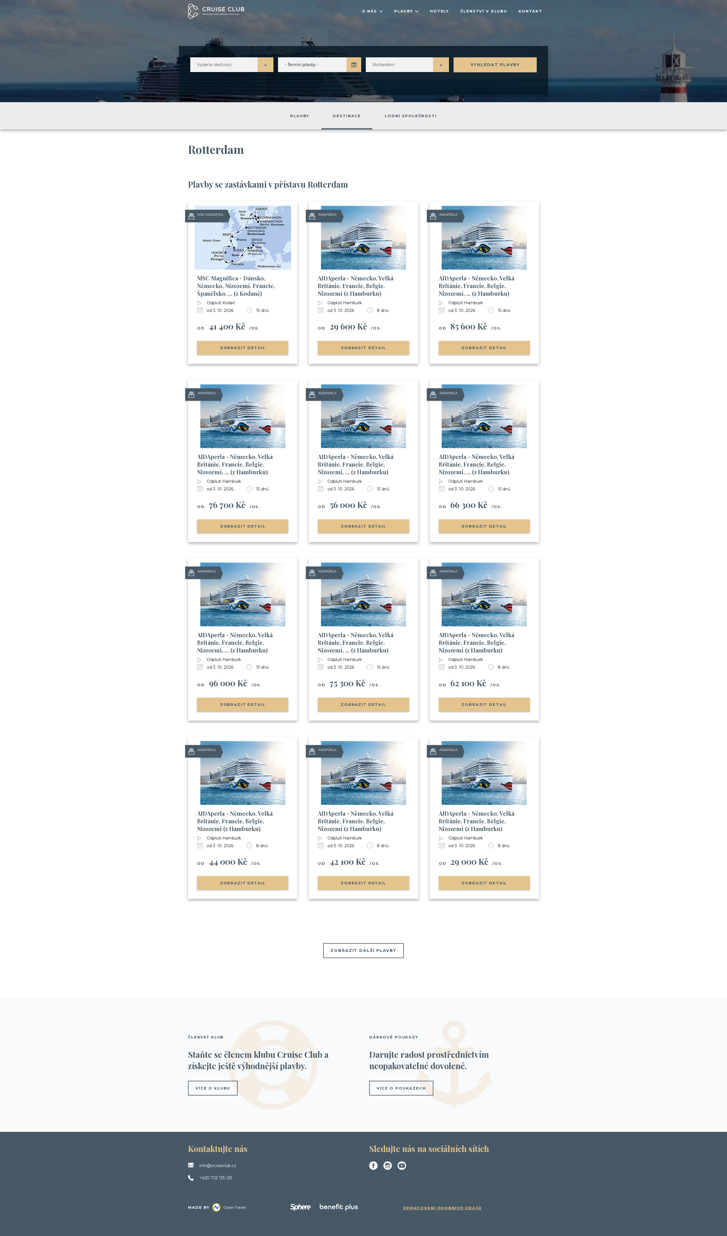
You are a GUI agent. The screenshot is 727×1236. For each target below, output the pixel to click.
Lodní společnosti (411, 116)
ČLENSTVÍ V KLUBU (483, 11)
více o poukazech (401, 1088)
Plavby (299, 116)
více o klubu (212, 1088)
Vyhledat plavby (495, 64)
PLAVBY (403, 11)
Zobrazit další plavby (363, 950)
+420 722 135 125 (215, 1177)
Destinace (347, 116)
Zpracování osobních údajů (442, 1208)
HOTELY (439, 11)
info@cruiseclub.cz (217, 1165)
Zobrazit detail (243, 347)
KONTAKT (530, 11)
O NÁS (369, 11)
